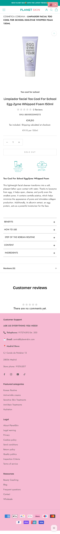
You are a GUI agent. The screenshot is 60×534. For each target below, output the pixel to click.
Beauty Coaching (10, 479)
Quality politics (10, 454)
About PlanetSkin (11, 425)
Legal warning (9, 430)
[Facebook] (4, 374)
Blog (5, 484)
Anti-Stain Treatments (12, 404)
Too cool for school (30, 92)
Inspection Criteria (11, 459)
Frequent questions (12, 489)
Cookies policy (9, 439)
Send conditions (10, 444)
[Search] (51, 9)
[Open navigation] (4, 10)
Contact (6, 494)
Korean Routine (10, 390)
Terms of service (10, 463)
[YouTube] (18, 374)
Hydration (7, 409)
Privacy (6, 435)
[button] (53, 4)
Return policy (9, 449)
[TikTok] (24, 374)
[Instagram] (11, 374)
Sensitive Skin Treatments (14, 399)
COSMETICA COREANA (14, 16)
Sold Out (30, 152)
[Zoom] (54, 33)
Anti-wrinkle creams (12, 395)
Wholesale (8, 499)
